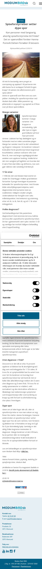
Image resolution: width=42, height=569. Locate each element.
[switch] (36, 290)
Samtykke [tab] (8, 242)
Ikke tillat (21, 331)
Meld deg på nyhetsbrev (10, 547)
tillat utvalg (21, 323)
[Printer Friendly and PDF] (21, 492)
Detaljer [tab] (21, 242)
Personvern (15, 566)
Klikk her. (24, 451)
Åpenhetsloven (26, 566)
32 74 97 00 (12, 516)
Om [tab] (34, 242)
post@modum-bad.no (14, 519)
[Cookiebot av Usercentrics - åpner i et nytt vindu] (29, 235)
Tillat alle (21, 316)
